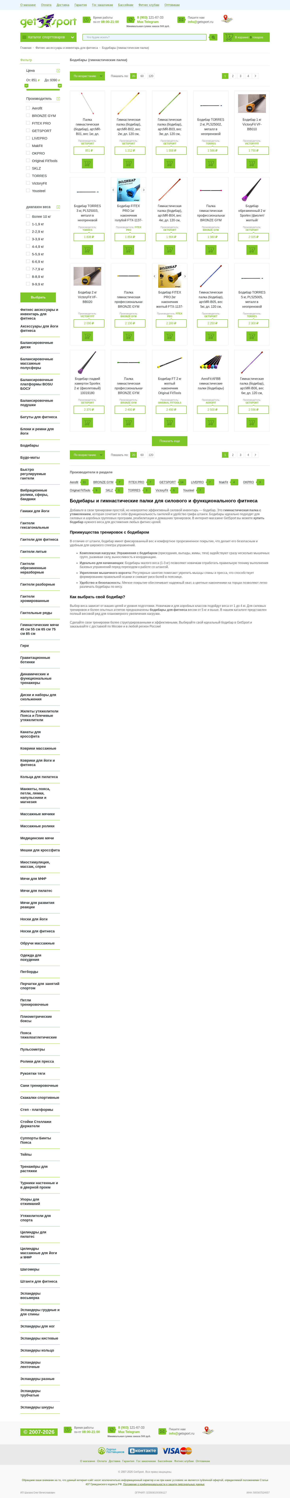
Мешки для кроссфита (40, 850)
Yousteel (38, 191)
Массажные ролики (37, 826)
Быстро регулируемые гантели (33, 474)
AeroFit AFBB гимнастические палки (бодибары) (211, 383)
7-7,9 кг (38, 269)
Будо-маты (30, 457)
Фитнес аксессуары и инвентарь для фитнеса (67, 47)
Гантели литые (33, 552)
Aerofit (37, 108)
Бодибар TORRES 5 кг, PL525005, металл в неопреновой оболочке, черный (252, 302)
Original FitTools (44, 161)
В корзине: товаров (249, 37)
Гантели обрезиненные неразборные (33, 568)
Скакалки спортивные (39, 1098)
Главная (25, 47)
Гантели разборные (37, 584)
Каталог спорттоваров (46, 37)
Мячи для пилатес (36, 891)
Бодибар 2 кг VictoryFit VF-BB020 (87, 297)
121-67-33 (150, 17)
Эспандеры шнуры (37, 1407)
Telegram (151, 22)
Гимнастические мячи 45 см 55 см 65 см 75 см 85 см (39, 629)
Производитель (39, 99)
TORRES (39, 176)
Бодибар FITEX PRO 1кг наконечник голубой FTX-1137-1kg (128, 215)
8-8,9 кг (38, 277)
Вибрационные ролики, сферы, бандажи (34, 494)
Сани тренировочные (39, 1086)
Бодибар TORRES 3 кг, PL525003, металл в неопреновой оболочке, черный (87, 215)
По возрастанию (85, 76)
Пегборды (29, 972)
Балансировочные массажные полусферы (36, 363)
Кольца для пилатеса (39, 777)
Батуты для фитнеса (38, 417)
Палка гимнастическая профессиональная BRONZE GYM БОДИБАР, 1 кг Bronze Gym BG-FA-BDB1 (211, 220)
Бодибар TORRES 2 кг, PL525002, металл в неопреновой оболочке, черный (210, 129)
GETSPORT (41, 131)
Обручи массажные (37, 943)
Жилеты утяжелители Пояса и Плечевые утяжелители (39, 715)
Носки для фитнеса (37, 931)
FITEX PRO (41, 123)
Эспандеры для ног (37, 1326)
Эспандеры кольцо (37, 1350)
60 (142, 76)
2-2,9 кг (38, 232)
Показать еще (170, 441)
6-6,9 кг (38, 262)
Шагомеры (29, 1269)
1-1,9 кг (38, 224)
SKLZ (36, 168)
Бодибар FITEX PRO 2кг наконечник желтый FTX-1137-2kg (169, 302)
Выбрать (38, 297)
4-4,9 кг (38, 247)
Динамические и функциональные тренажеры (35, 678)
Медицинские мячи (37, 838)
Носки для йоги (34, 919)
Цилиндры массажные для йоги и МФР (38, 1253)
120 (151, 76)
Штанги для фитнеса (38, 1281)
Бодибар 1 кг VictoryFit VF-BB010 (252, 124)
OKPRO (38, 153)
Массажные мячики (37, 814)
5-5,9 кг (38, 254)
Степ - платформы (36, 1110)
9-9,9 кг (38, 284)
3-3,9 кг (38, 239)
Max (140, 22)
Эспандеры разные (37, 1379)
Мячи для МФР (33, 879)
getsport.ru (200, 22)
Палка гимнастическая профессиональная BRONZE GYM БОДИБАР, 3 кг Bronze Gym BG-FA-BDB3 (129, 393)
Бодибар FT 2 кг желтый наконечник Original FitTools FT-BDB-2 (169, 388)
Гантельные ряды (36, 613)
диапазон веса (38, 207)
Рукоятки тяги (32, 1073)
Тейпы (26, 1155)
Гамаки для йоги (34, 511)
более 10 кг (41, 217)
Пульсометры (32, 1049)
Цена (30, 71)
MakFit (37, 146)
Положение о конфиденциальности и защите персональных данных (164, 1484)
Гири (24, 646)
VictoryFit (39, 183)
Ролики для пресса (37, 1061)
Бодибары (29, 445)
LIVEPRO (39, 138)
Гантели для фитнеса (39, 539)
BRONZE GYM (44, 116)
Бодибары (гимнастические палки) (125, 47)
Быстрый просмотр (87, 103)
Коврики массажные (38, 748)
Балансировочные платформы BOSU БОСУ (36, 384)
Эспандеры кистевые (39, 1338)
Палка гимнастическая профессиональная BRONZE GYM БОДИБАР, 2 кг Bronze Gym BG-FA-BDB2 (129, 307)
